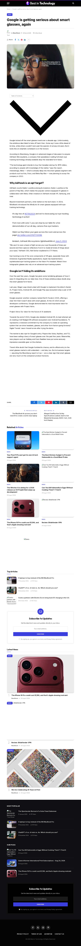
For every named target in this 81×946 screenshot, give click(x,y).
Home (8, 9)
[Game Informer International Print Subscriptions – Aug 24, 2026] (11, 863)
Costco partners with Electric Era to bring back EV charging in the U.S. (44, 598)
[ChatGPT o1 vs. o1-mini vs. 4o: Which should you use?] (11, 590)
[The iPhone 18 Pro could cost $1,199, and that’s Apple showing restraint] (23, 508)
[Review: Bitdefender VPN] (58, 508)
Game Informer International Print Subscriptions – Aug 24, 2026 (41, 861)
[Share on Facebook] (15, 39)
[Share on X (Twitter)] (18, 39)
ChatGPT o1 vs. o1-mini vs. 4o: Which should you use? (38, 588)
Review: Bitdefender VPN (52, 522)
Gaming (10, 750)
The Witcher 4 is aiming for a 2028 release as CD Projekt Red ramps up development (21, 490)
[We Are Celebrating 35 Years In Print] (40, 768)
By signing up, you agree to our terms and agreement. (41, 639)
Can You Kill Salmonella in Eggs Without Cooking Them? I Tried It (57, 489)
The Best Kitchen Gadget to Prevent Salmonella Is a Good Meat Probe (56, 456)
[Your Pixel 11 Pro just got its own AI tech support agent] (23, 440)
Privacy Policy (51, 639)
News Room (16, 33)
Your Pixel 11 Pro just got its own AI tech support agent (22, 456)
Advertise (48, 934)
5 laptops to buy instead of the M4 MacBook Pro (36, 578)
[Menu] (8, 3)
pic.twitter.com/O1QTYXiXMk (29, 235)
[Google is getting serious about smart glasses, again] (40, 66)
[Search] (73, 3)
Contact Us (59, 934)
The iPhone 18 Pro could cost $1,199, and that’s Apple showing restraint (23, 524)
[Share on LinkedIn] (24, 39)
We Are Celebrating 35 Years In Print (25, 790)
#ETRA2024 (30, 214)
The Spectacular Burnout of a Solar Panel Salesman (37, 811)
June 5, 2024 (61, 241)
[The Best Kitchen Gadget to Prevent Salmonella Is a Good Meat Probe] (58, 440)
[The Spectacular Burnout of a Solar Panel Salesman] (11, 813)
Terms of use (36, 934)
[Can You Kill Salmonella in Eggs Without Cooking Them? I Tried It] (58, 473)
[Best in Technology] (40, 3)
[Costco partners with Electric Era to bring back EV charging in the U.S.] (11, 600)
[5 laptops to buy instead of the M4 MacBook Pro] (11, 580)
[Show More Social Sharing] (28, 39)
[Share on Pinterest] (21, 39)
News (9, 14)
